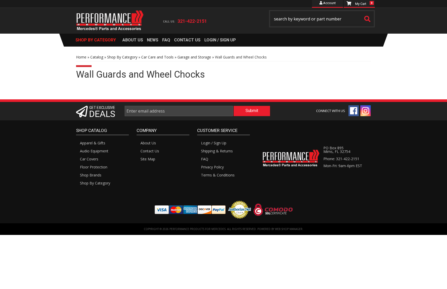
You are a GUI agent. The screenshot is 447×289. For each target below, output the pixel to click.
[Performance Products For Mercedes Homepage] (110, 15)
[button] (322, 19)
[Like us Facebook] (353, 110)
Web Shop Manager (288, 229)
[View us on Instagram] (365, 110)
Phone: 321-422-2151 (341, 158)
